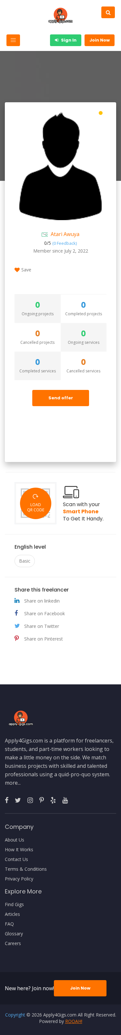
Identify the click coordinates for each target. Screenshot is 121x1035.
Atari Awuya (65, 234)
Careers (13, 943)
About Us (14, 839)
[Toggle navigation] (13, 40)
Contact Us (16, 859)
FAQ (9, 924)
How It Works (19, 849)
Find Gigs (14, 904)
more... (13, 782)
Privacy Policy (19, 878)
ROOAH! (73, 1021)
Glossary (14, 933)
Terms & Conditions (26, 869)
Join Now (99, 40)
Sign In (68, 40)
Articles (12, 914)
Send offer (60, 398)
